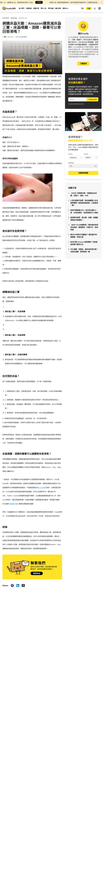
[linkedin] (17, 585)
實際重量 (71, 163)
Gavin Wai (10, 37)
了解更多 (39, 2)
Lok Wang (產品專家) (21, 37)
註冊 (88, 8)
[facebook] (12, 585)
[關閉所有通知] (101, 2)
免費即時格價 (83, 173)
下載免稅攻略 (92, 99)
